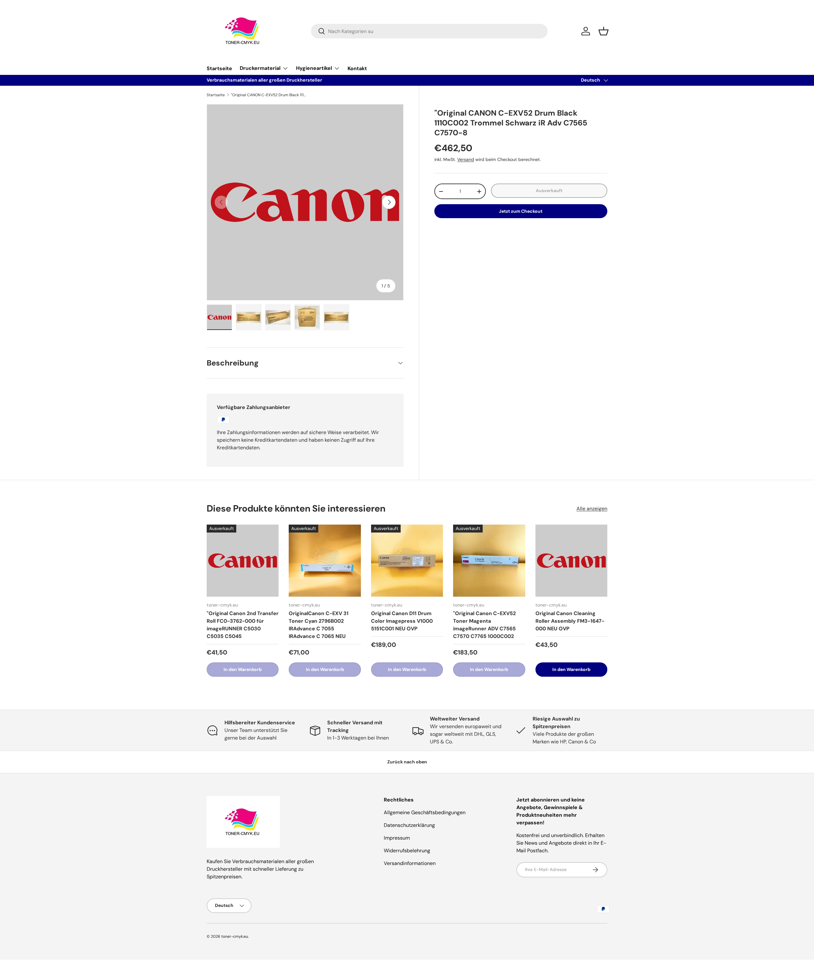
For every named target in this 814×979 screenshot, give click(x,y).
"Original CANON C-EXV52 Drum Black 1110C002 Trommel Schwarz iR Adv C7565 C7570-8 (269, 95)
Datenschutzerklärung (409, 825)
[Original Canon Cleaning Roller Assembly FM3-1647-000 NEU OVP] (571, 560)
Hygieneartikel (314, 68)
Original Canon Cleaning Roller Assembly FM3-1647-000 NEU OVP (569, 621)
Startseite (219, 68)
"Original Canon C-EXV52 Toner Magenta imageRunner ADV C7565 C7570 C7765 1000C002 (484, 625)
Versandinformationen (410, 863)
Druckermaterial (260, 68)
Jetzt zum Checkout (520, 211)
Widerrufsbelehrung (407, 850)
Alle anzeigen (591, 508)
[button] (603, 31)
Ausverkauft (549, 190)
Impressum (397, 838)
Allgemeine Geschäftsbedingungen (425, 812)
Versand (465, 159)
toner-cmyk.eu (234, 936)
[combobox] (429, 31)
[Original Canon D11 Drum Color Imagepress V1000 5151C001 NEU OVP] (407, 560)
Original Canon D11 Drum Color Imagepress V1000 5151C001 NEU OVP (402, 621)
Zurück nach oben (407, 762)
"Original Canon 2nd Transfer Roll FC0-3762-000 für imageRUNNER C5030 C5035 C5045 (243, 625)
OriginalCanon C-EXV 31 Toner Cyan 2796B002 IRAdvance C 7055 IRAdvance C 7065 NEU (318, 625)
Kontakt (357, 68)
